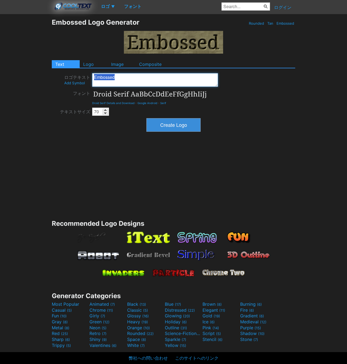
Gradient (252, 315)
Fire (247, 310)
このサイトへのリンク (197, 358)
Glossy (138, 315)
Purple (250, 327)
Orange (138, 327)
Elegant (214, 310)
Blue (173, 304)
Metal (60, 327)
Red (60, 333)
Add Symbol (74, 83)
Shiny (98, 339)
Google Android (147, 103)
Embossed (285, 23)
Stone (249, 339)
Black (136, 304)
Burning (251, 304)
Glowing (177, 315)
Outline (176, 327)
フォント (81, 93)
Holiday (176, 321)
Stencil (213, 339)
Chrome (101, 310)
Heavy (137, 321)
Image (117, 64)
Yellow (175, 345)
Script (212, 333)
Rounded (256, 23)
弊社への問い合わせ (148, 358)
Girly (97, 315)
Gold (211, 315)
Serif (163, 103)
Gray (60, 321)
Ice (209, 321)
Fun (59, 315)
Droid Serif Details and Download (113, 103)
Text (59, 64)
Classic (137, 310)
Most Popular (65, 304)
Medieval (253, 321)
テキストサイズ (75, 111)
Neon (98, 327)
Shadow (252, 333)
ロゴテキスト (77, 80)
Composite (150, 64)
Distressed (180, 310)
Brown (212, 304)
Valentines (103, 345)
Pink (211, 327)
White (136, 345)
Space (136, 339)
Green (99, 321)
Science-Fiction (183, 333)
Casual (62, 310)
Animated (102, 304)
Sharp (61, 339)
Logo (88, 64)
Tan (270, 23)
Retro (98, 333)
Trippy (61, 345)
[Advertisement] (25, 99)
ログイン (282, 7)
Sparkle (175, 339)
